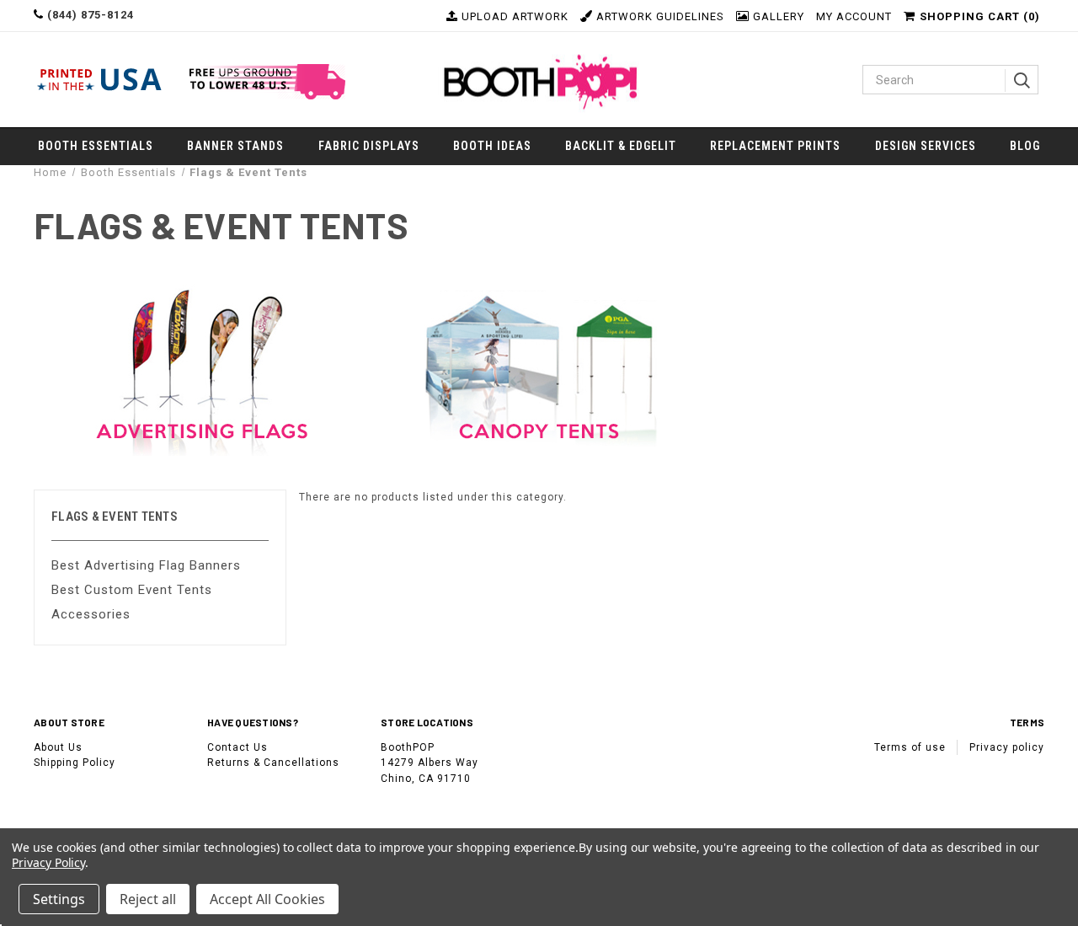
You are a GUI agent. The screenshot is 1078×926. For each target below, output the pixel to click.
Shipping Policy (74, 762)
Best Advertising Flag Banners (146, 565)
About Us (58, 747)
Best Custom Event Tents (131, 589)
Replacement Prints (775, 146)
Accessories (91, 614)
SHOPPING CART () (980, 16)
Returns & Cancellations (273, 762)
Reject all (148, 899)
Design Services (925, 146)
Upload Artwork (513, 16)
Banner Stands (235, 146)
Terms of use (910, 747)
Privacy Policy (48, 862)
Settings (59, 899)
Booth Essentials (95, 146)
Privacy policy (1006, 747)
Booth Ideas (492, 146)
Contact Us (237, 747)
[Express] (129, 816)
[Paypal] (165, 816)
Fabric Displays (368, 146)
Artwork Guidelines (658, 16)
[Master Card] (91, 816)
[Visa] (53, 816)
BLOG (1025, 146)
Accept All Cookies (267, 899)
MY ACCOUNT (854, 16)
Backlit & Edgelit (620, 146)
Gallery (777, 16)
